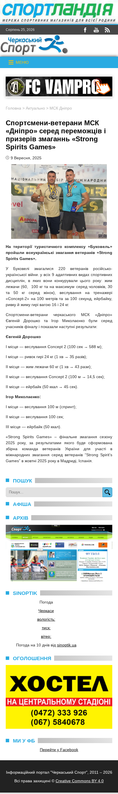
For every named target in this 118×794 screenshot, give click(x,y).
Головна (13, 108)
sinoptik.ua (66, 645)
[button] (22, 62)
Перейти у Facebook (59, 749)
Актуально (35, 108)
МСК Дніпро (61, 108)
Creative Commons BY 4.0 (80, 781)
